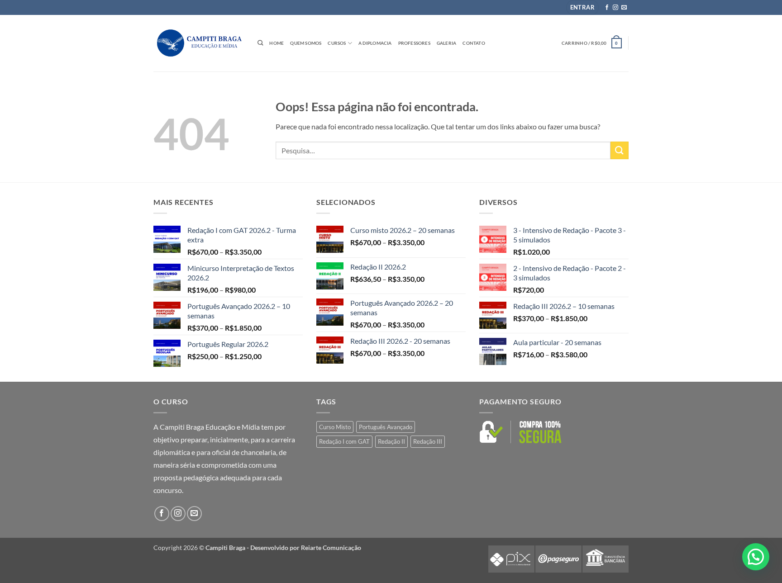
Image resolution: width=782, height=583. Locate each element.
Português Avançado (385, 427)
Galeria (446, 43)
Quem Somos (305, 43)
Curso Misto (335, 427)
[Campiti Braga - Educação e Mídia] (198, 43)
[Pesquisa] (260, 43)
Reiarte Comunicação (331, 547)
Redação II (391, 441)
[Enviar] (619, 150)
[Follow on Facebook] (607, 8)
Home (276, 43)
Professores (414, 43)
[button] (582, 7)
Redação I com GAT (344, 441)
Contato (474, 43)
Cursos (337, 43)
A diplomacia (375, 43)
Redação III (427, 441)
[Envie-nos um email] (624, 8)
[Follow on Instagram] (615, 8)
